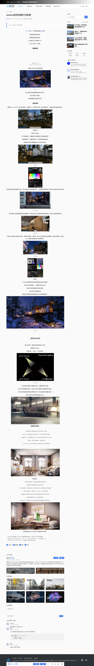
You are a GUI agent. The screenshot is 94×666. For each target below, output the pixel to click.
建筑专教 (49, 6)
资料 (31, 18)
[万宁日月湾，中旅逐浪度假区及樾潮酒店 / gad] (70, 26)
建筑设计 (22, 6)
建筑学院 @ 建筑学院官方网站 (29, 540)
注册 (87, 6)
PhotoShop (10, 580)
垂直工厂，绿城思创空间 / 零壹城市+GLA (81, 32)
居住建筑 (77, 55)
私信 (62, 557)
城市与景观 (39, 6)
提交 (61, 616)
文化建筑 (70, 55)
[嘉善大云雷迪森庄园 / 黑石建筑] (70, 45)
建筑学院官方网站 (26, 536)
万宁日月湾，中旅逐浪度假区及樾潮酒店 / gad (81, 25)
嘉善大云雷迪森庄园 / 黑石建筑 (81, 45)
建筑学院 (8, 18)
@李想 (15, 638)
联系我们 (20, 658)
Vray (48, 593)
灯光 (36, 43)
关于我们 (15, 658)
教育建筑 (84, 53)
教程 (29, 18)
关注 (56, 557)
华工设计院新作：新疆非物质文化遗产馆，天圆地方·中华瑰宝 (81, 38)
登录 (83, 6)
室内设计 (30, 6)
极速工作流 (57, 6)
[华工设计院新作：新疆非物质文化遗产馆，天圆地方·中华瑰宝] (70, 39)
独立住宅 (77, 53)
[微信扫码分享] (53, 664)
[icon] (82, 660)
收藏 (43, 664)
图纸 (28, 593)
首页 (7, 11)
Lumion (27, 31)
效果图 (16, 544)
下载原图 (36, 664)
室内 (84, 55)
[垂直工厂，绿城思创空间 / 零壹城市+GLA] (70, 33)
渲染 (42, 31)
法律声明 (36, 658)
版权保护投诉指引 (28, 658)
